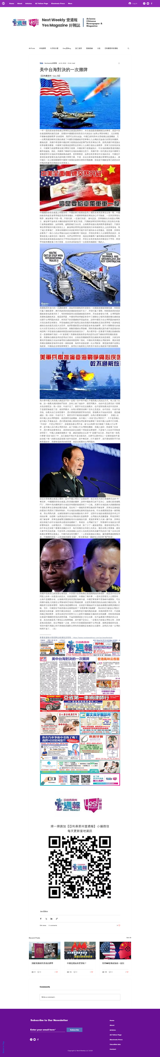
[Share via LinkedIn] (51, 919)
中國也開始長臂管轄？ (77, 963)
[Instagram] (144, 3)
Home (112, 1020)
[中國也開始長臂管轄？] (80, 950)
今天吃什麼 (54, 48)
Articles (113, 1030)
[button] (128, 48)
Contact (113, 1049)
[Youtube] (148, 3)
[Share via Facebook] (41, 919)
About (112, 1025)
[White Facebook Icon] (38, 1039)
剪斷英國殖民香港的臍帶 (42, 963)
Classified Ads (115, 1044)
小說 (98, 48)
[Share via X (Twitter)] (46, 919)
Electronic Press (116, 1039)
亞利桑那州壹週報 (111, 48)
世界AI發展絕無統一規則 (113, 963)
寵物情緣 (89, 48)
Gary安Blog (67, 48)
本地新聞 (42, 48)
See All (128, 937)
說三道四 (78, 48)
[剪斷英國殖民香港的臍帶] (44, 950)
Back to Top (3, 1047)
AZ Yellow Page (116, 1035)
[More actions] (119, 63)
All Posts (32, 48)
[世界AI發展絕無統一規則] (115, 950)
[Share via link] (57, 919)
